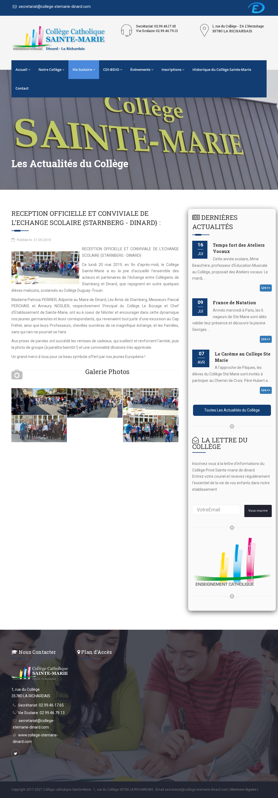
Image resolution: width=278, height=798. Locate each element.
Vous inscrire (258, 510)
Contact (22, 88)
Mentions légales (243, 789)
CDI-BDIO (111, 69)
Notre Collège (50, 69)
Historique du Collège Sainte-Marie (221, 69)
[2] (94, 402)
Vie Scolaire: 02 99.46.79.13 (41, 713)
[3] (150, 401)
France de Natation (234, 302)
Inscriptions (171, 69)
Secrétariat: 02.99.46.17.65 (41, 705)
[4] (39, 428)
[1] (39, 401)
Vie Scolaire (82, 69)
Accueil (21, 69)
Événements (140, 69)
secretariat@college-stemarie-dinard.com (54, 6)
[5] (150, 428)
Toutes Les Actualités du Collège (232, 410)
